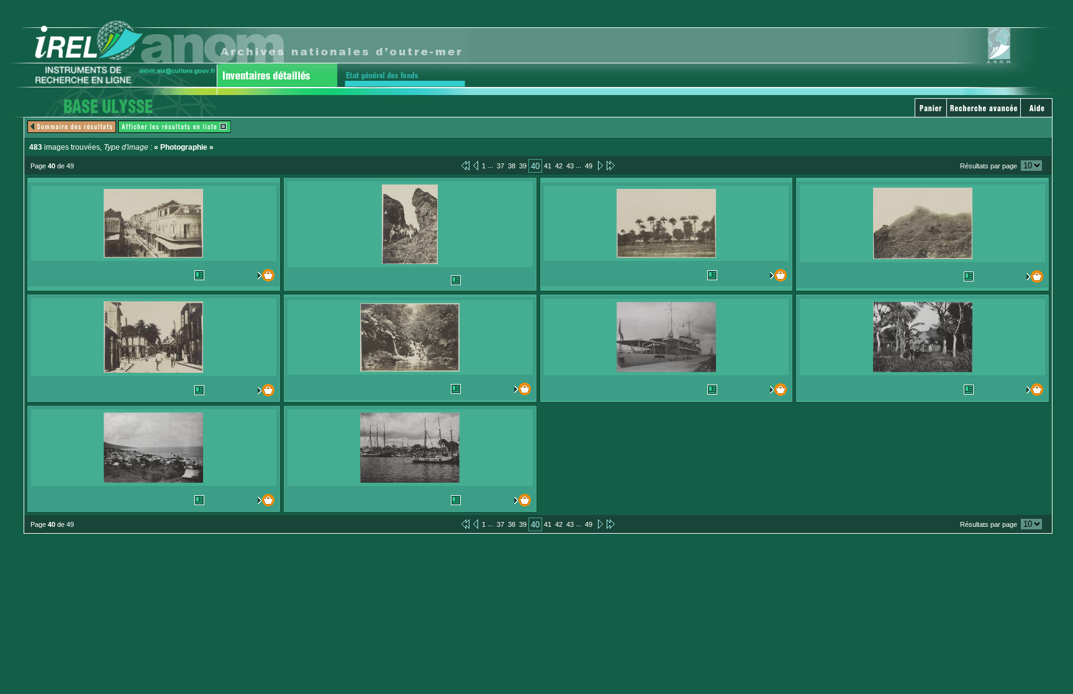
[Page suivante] (599, 165)
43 (570, 166)
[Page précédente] (475, 165)
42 (559, 166)
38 (511, 166)
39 (523, 166)
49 (588, 166)
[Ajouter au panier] (259, 275)
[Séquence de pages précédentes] (465, 165)
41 (547, 166)
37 (500, 166)
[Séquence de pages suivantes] (611, 165)
